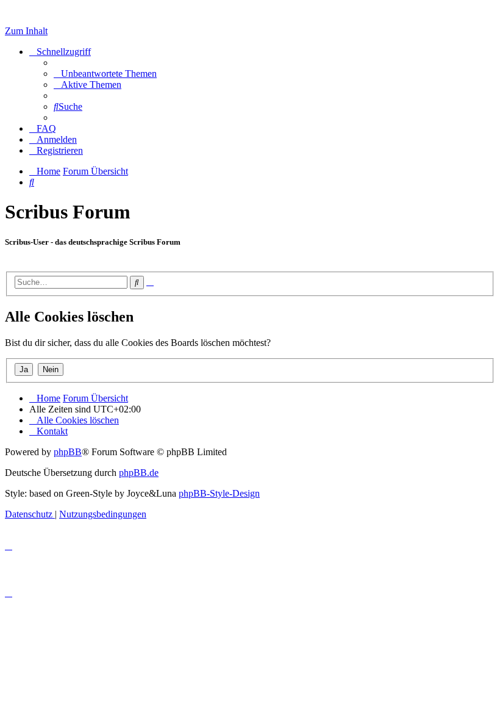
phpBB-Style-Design (219, 493)
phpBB (68, 452)
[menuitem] (105, 73)
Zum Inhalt (26, 31)
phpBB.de (139, 472)
